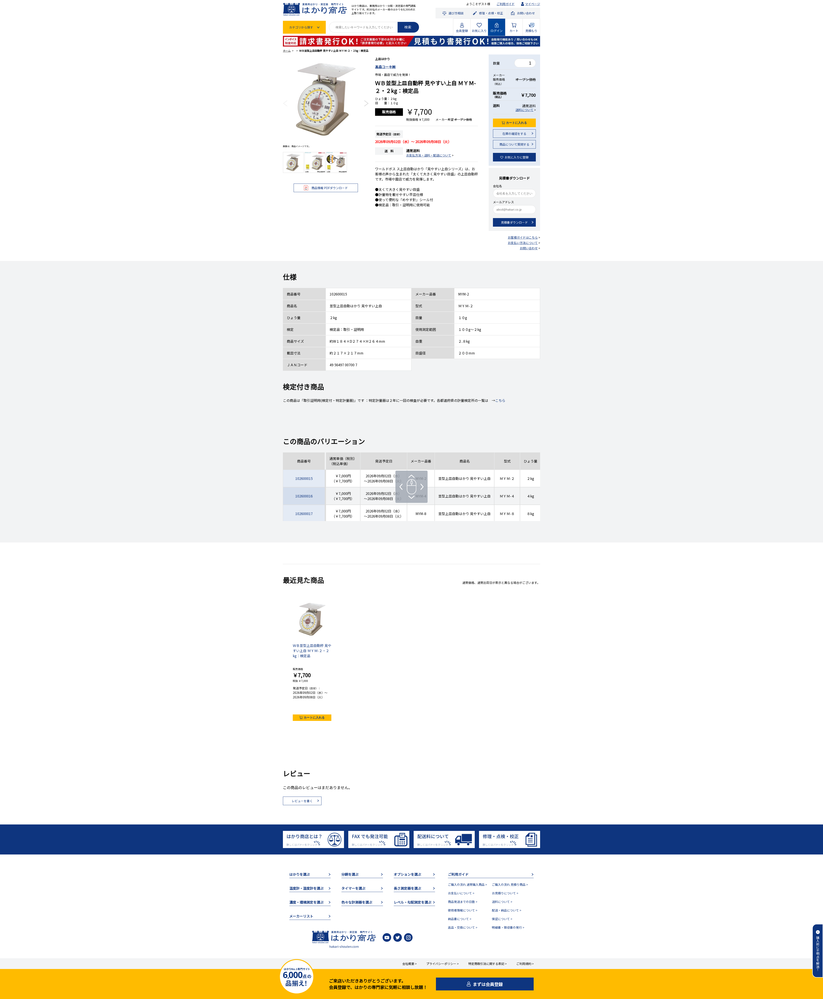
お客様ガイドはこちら (523, 237)
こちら (500, 400)
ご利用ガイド (506, 4)
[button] (285, 103)
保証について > (502, 919)
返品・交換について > (462, 927)
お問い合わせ (529, 248)
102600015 (304, 478)
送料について (524, 110)
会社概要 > (409, 963)
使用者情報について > (462, 910)
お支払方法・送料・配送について (428, 155)
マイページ (532, 4)
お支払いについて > (461, 893)
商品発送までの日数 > (462, 902)
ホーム (287, 50)
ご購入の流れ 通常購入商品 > (467, 884)
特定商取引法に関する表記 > (487, 963)
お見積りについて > (505, 893)
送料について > (502, 902)
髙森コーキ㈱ (385, 66)
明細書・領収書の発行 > (508, 927)
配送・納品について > (506, 910)
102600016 (304, 496)
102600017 (304, 513)
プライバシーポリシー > (442, 963)
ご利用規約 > (525, 963)
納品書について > (459, 919)
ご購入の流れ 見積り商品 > (510, 884)
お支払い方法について (523, 243)
